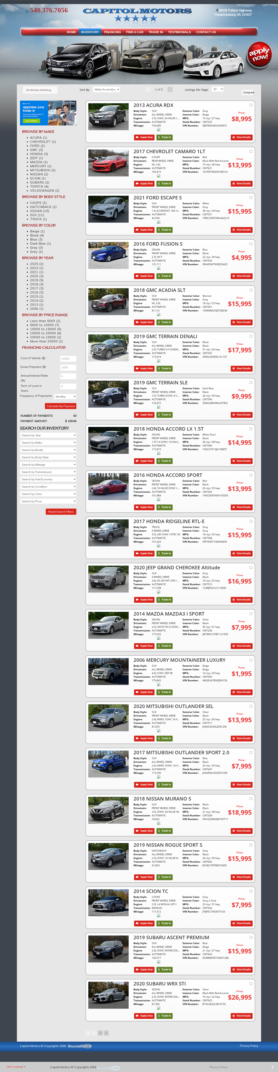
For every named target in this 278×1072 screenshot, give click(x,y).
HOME (71, 32)
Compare (248, 92)
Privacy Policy (249, 1046)
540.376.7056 (48, 10)
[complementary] (266, 1060)
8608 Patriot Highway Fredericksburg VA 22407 (233, 12)
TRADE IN (156, 32)
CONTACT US (206, 32)
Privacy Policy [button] (219, 1067)
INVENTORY (90, 32)
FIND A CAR (134, 32)
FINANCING (112, 32)
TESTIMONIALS (179, 32)
